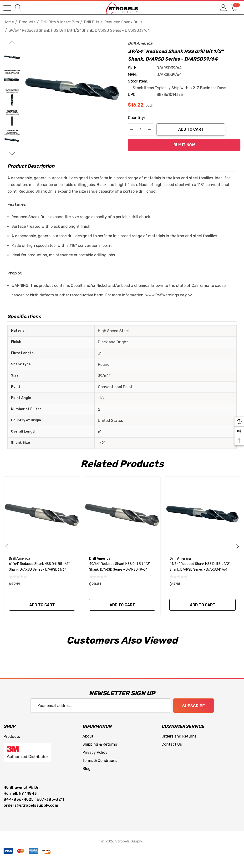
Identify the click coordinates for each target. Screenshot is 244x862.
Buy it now (184, 145)
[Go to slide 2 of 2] (12, 154)
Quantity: (136, 117)
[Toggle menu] (7, 8)
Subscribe (193, 705)
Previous (6, 546)
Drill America (140, 43)
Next (237, 546)
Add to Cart (191, 129)
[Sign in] (223, 8)
